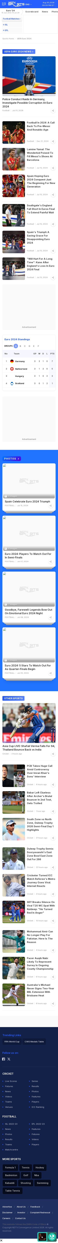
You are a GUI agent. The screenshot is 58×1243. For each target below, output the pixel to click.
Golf (25, 1175)
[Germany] (12, 361)
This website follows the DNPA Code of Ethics (24, 1224)
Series (35, 1081)
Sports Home (8, 38)
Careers (6, 1218)
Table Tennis (12, 1190)
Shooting (26, 1183)
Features (36, 1096)
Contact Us (20, 1218)
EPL (6, 30)
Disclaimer (7, 1212)
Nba (36, 1175)
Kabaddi (10, 1183)
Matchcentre (11, 1149)
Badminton (11, 1175)
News (45, 11)
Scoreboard (32, 11)
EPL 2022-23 (38, 1124)
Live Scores (11, 1081)
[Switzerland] (12, 369)
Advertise (7, 1207)
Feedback (35, 1207)
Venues (9, 1107)
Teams (8, 1101)
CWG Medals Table (34, 1041)
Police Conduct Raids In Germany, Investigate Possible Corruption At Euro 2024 (27, 103)
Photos (35, 1091)
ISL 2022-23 (11, 1124)
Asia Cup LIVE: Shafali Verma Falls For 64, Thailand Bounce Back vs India (28, 747)
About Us (21, 1207)
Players (35, 1101)
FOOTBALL (10, 505)
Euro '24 (10, 11)
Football (6, 110)
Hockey (40, 1167)
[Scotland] (12, 383)
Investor (21, 1212)
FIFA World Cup (12, 1041)
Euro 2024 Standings (17, 339)
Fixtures (9, 1086)
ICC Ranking (38, 1107)
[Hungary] (12, 376)
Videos (8, 1096)
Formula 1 (10, 1167)
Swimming (42, 1183)
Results (35, 1086)
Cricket (5, 754)
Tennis (25, 1167)
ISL (6, 24)
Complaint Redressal (40, 1212)
